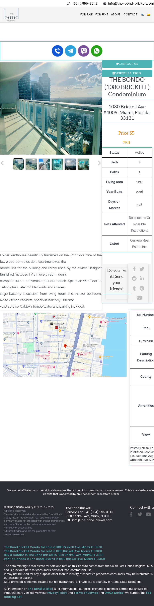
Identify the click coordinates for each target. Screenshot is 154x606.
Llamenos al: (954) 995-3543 (89, 512)
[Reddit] (134, 279)
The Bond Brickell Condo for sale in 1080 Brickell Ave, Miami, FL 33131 (53, 547)
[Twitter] (142, 269)
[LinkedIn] (142, 279)
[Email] (138, 298)
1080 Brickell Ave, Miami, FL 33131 (88, 516)
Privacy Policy (57, 593)
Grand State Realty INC (23, 507)
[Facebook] (134, 269)
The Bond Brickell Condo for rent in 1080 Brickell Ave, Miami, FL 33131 (53, 551)
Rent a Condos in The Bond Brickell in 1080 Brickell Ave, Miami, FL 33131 (54, 559)
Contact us (128, 63)
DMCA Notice (114, 593)
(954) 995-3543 (84, 3)
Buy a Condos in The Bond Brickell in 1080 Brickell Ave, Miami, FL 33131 (53, 555)
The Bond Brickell (78, 508)
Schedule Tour (128, 73)
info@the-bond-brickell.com (131, 3)
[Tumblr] (134, 288)
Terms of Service (86, 593)
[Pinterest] (142, 288)
